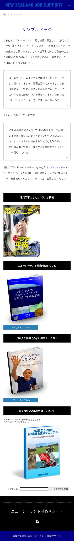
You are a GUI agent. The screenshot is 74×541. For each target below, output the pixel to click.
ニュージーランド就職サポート (37, 511)
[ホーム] (4, 13)
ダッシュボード (59, 167)
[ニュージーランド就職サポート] (34, 4)
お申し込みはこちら (20, 327)
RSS (37, 520)
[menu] (69, 5)
